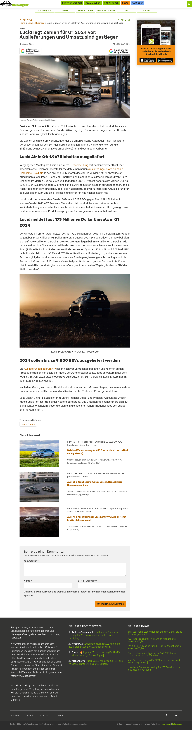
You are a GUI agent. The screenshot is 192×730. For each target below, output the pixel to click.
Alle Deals (125, 20)
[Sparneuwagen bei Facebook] (166, 715)
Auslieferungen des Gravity (40, 368)
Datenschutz (177, 724)
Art (126, 10)
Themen (59, 715)
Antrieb (146, 10)
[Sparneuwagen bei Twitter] (176, 715)
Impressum (166, 724)
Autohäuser (111, 3)
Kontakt (44, 715)
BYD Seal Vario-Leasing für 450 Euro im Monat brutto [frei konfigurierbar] (154, 632)
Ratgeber (137, 3)
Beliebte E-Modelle (106, 10)
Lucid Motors (28, 424)
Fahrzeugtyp (44, 10)
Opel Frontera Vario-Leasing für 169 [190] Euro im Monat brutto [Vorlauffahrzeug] (152, 654)
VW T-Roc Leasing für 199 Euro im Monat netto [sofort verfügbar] (151, 640)
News (125, 3)
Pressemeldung (79, 165)
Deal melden (93, 3)
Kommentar (31, 561)
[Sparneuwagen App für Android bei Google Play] (165, 60)
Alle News (27, 20)
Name (28, 580)
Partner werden (72, 3)
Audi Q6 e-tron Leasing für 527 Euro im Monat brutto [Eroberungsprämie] (154, 661)
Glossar (30, 715)
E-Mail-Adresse (87, 580)
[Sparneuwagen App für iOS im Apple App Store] (147, 60)
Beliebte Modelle (85, 10)
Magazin (14, 715)
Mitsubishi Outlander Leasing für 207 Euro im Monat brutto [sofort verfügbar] (93, 635)
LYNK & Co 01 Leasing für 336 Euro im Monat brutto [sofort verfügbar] (154, 647)
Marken (64, 10)
